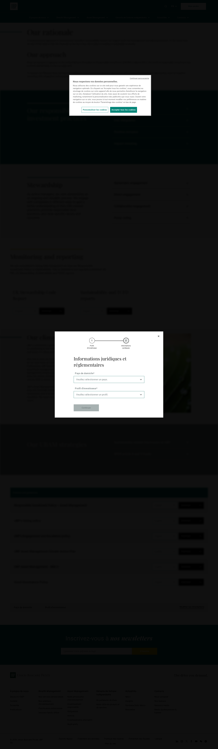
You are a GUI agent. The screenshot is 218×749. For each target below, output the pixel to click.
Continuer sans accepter (139, 78)
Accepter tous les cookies (124, 110)
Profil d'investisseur (85, 388)
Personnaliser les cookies (95, 110)
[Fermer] (158, 336)
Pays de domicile (84, 373)
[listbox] (109, 379)
